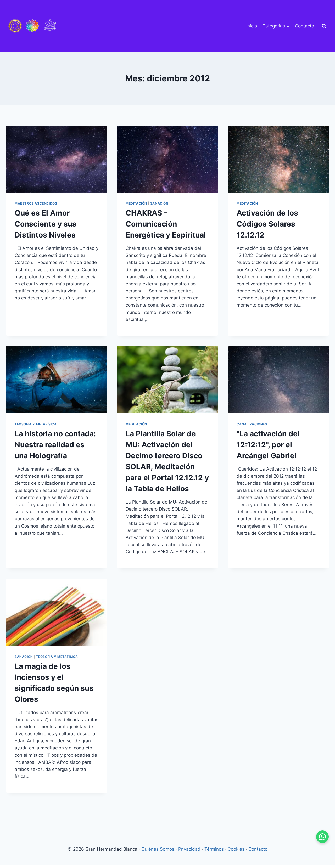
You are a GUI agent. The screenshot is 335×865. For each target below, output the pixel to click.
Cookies (236, 849)
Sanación (159, 203)
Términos (214, 849)
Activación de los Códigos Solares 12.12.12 (267, 223)
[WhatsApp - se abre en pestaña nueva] (322, 836)
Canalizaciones (252, 424)
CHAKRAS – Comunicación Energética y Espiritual (166, 223)
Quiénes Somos (157, 849)
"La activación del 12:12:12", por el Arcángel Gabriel (268, 444)
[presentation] (56, 159)
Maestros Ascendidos (36, 203)
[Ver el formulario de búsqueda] (324, 26)
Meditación (136, 203)
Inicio (251, 26)
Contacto (304, 26)
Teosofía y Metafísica (36, 424)
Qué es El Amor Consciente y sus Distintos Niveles (45, 223)
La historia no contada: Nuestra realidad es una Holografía (55, 444)
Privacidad (189, 849)
